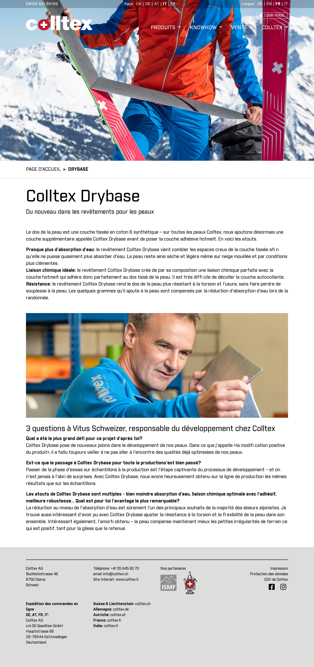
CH (139, 4)
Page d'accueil (43, 169)
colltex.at (118, 615)
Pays (128, 4)
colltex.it (111, 626)
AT (156, 4)
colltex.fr (114, 620)
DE (148, 4)
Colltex (273, 27)
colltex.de (121, 609)
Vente (239, 27)
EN (269, 4)
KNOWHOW (204, 27)
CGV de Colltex (276, 579)
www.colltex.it (127, 579)
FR (173, 4)
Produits (164, 27)
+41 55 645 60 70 (125, 568)
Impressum (279, 568)
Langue (248, 4)
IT (165, 4)
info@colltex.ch (115, 574)
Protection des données (269, 574)
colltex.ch (143, 604)
